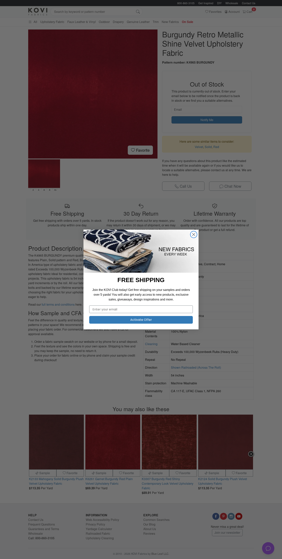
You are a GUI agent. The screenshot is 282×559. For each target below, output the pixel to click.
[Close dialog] (193, 234)
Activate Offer (141, 320)
